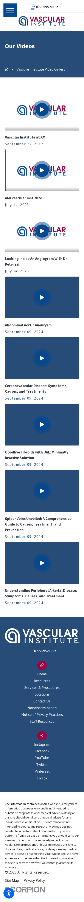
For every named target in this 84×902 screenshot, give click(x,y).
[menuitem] (42, 674)
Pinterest (42, 771)
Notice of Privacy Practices (42, 714)
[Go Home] (8, 69)
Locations (42, 694)
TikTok (42, 778)
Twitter (42, 764)
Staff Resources (42, 721)
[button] (8, 893)
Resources (42, 680)
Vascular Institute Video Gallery (41, 69)
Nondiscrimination (42, 707)
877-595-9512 (47, 7)
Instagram (42, 744)
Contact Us (42, 701)
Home (42, 674)
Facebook (42, 751)
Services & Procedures (42, 687)
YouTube (42, 757)
